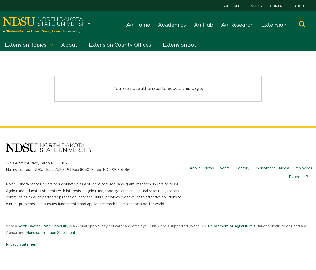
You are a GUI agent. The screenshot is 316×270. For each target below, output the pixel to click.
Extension (273, 25)
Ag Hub (203, 25)
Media (284, 168)
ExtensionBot (300, 177)
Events (255, 6)
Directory (241, 168)
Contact (278, 6)
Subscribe (232, 6)
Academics (172, 25)
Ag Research (237, 25)
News (209, 168)
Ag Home (138, 25)
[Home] (47, 25)
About (300, 6)
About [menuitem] (69, 45)
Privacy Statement (22, 244)
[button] (302, 25)
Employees (302, 168)
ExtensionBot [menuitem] (179, 45)
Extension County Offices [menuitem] (120, 45)
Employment (264, 168)
